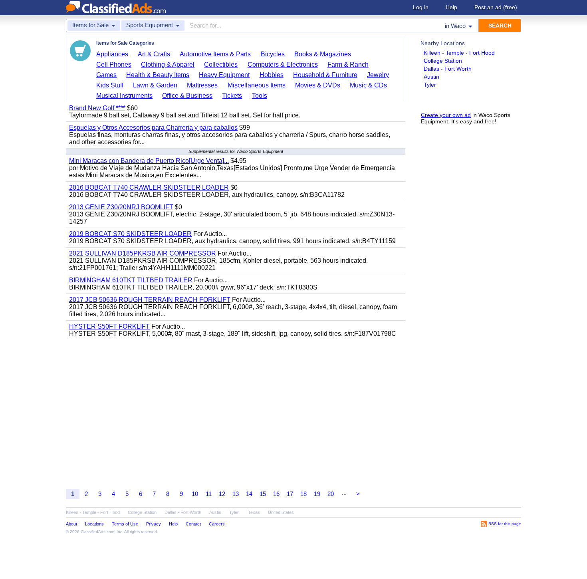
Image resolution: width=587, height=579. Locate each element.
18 (303, 493)
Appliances (112, 54)
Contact (193, 523)
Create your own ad (446, 115)
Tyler (430, 84)
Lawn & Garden (155, 85)
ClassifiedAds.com (97, 531)
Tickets (232, 95)
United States (281, 512)
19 (317, 493)
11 (209, 493)
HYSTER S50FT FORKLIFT (109, 326)
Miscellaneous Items (257, 85)
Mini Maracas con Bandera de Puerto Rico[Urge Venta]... (149, 160)
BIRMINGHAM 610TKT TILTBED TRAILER (130, 280)
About (71, 523)
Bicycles (273, 54)
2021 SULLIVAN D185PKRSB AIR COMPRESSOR (142, 253)
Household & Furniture (325, 74)
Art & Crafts (154, 54)
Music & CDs (368, 85)
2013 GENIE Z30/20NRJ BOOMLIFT (121, 207)
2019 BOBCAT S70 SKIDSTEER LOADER (130, 233)
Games (106, 74)
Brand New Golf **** (97, 108)
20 (330, 493)
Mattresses (202, 85)
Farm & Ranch (348, 64)
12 (222, 493)
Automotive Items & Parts (215, 54)
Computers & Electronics (283, 64)
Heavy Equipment (224, 74)
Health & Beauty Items (157, 74)
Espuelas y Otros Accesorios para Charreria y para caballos (153, 127)
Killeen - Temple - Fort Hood (459, 53)
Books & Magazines (322, 54)
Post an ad (495, 7)
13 (235, 493)
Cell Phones (113, 64)
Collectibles (221, 64)
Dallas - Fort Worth (448, 68)
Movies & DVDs (317, 85)
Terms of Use (125, 523)
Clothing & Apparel (167, 64)
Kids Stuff (109, 85)
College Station (443, 61)
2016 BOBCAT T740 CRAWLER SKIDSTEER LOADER (149, 187)
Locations (94, 523)
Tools (259, 95)
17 (290, 493)
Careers (217, 523)
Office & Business (187, 95)
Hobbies (272, 74)
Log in (420, 7)
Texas (254, 512)
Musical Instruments (124, 95)
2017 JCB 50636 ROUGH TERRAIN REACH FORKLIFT (149, 299)
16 (276, 493)
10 (195, 493)
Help (451, 7)
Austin (431, 76)
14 (249, 493)
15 (263, 493)
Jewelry (378, 74)
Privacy (153, 523)
